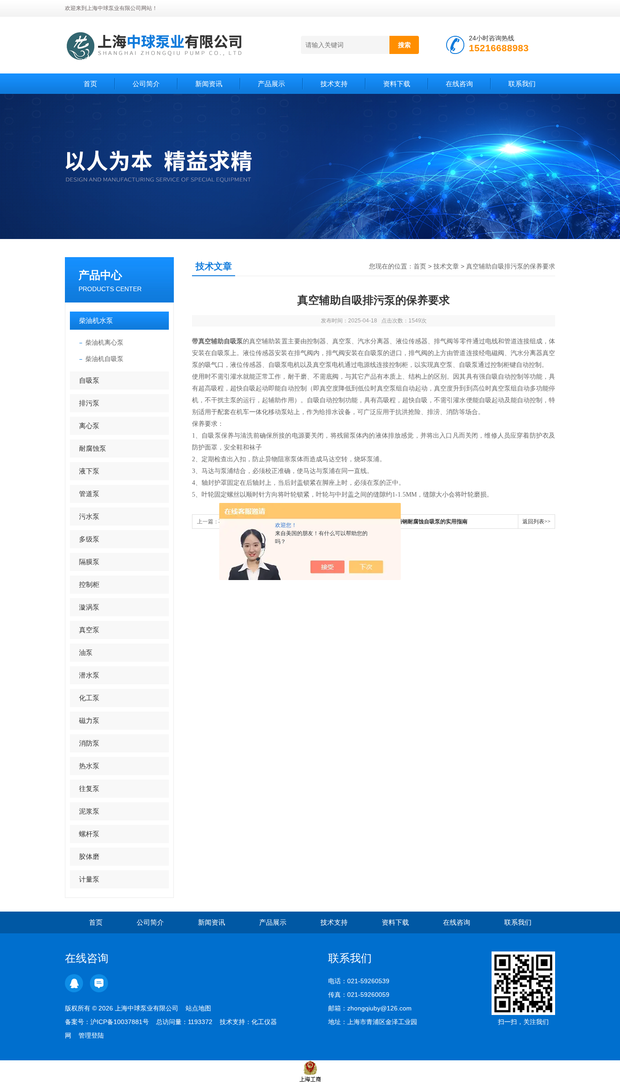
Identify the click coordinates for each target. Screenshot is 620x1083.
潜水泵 (89, 675)
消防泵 (89, 743)
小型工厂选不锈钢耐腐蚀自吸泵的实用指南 (415, 521)
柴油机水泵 (96, 320)
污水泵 (89, 516)
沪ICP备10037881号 (119, 1021)
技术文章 (446, 266)
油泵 (86, 652)
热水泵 (89, 766)
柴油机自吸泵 (104, 358)
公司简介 (146, 84)
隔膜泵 (89, 562)
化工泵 (89, 698)
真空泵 (89, 630)
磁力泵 (89, 720)
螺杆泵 (89, 834)
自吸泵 (89, 380)
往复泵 (89, 788)
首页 (90, 84)
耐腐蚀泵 (92, 448)
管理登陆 (91, 1035)
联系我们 (522, 84)
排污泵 (89, 403)
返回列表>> (536, 521)
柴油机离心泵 (104, 342)
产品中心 (100, 275)
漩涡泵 (89, 607)
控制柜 (89, 584)
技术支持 (334, 84)
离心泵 (89, 425)
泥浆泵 (89, 811)
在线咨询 (459, 84)
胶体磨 (89, 856)
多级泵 (89, 539)
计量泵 (89, 879)
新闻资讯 (208, 84)
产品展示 (271, 84)
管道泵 (89, 494)
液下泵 (89, 471)
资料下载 (396, 84)
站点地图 (198, 1008)
